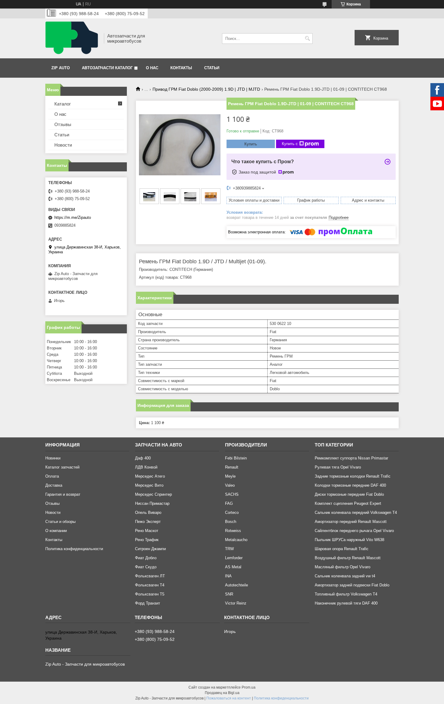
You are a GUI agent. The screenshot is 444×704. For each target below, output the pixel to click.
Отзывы (62, 124)
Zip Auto (60, 68)
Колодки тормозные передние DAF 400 (350, 485)
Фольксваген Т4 (149, 585)
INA (228, 576)
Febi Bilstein (236, 458)
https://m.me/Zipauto (72, 217)
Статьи (211, 68)
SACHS (232, 494)
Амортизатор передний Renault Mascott (351, 521)
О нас (152, 68)
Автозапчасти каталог (107, 68)
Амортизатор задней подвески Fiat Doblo (352, 585)
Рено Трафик (147, 539)
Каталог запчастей (62, 467)
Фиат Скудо (145, 567)
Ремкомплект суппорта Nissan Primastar (351, 458)
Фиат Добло (145, 558)
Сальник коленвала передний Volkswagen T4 (356, 512)
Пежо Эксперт (148, 521)
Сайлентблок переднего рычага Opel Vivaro (354, 530)
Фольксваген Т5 (149, 594)
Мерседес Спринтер (153, 494)
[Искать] (307, 38)
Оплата (52, 476)
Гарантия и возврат (62, 494)
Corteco (232, 512)
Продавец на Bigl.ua (222, 693)
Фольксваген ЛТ (150, 576)
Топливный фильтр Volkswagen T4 (346, 594)
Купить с (290, 143)
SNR (229, 594)
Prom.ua (249, 687)
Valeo (230, 485)
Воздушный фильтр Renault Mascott (348, 558)
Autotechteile (236, 585)
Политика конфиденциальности (74, 549)
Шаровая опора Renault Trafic (341, 549)
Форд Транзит (147, 603)
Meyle (230, 476)
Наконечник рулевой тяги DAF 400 (346, 603)
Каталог (62, 103)
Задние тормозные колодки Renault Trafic (353, 476)
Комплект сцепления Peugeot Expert (348, 503)
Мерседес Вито (149, 485)
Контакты (181, 68)
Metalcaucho (236, 539)
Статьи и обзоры (60, 521)
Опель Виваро (148, 512)
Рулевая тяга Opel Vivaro (338, 467)
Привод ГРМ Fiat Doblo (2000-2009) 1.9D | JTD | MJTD (206, 89)
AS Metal (233, 567)
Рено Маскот (146, 530)
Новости (63, 145)
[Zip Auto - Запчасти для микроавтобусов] (72, 38)
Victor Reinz (235, 603)
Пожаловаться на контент (228, 698)
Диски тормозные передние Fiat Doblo (349, 494)
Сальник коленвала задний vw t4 (345, 576)
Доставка (53, 485)
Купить (250, 144)
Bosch (230, 521)
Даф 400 (143, 458)
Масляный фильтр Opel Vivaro (342, 567)
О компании (56, 530)
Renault (231, 467)
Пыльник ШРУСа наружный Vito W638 (349, 539)
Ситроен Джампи (150, 549)
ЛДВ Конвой (146, 467)
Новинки (52, 458)
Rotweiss (233, 530)
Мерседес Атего (150, 476)
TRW (229, 549)
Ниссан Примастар (152, 503)
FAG (229, 503)
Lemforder (234, 558)
